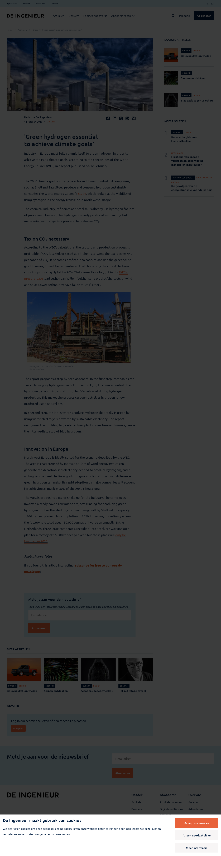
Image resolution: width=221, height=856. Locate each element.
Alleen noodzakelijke (197, 835)
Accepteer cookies (196, 823)
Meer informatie (196, 848)
